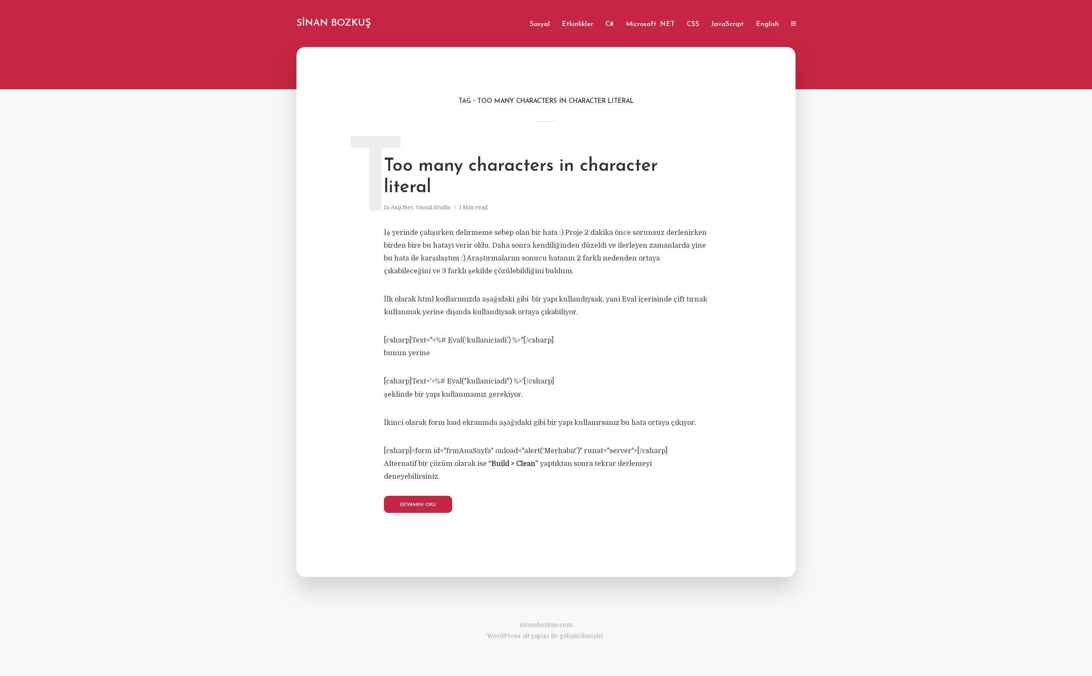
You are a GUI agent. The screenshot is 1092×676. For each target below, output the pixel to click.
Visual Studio (433, 207)
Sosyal (540, 24)
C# (609, 24)
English (767, 24)
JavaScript (727, 24)
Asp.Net (402, 207)
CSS (693, 24)
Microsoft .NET (650, 24)
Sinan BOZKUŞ (333, 23)
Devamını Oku (418, 505)
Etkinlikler (577, 24)
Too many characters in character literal (521, 177)
